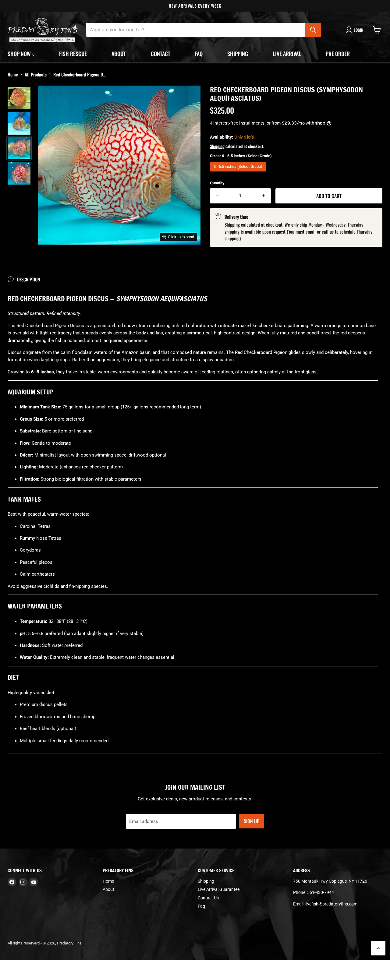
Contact (160, 54)
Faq (199, 54)
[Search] (313, 30)
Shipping (237, 54)
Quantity (217, 183)
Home (13, 74)
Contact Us (208, 897)
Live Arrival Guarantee (218, 889)
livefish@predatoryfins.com (331, 904)
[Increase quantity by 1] (263, 195)
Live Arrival (287, 54)
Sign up (251, 821)
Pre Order (338, 54)
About (119, 54)
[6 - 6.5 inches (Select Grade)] (239, 173)
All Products (36, 74)
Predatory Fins (69, 943)
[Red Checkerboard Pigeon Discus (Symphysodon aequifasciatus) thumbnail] (19, 98)
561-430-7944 (320, 892)
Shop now (20, 54)
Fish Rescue (73, 54)
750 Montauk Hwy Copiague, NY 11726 (330, 881)
